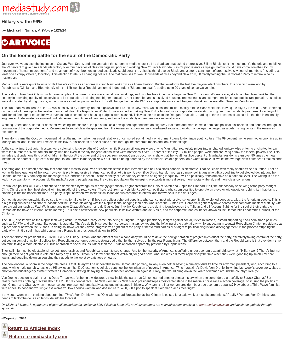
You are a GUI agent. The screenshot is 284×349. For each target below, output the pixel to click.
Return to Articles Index (34, 328)
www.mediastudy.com (214, 304)
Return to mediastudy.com (37, 336)
